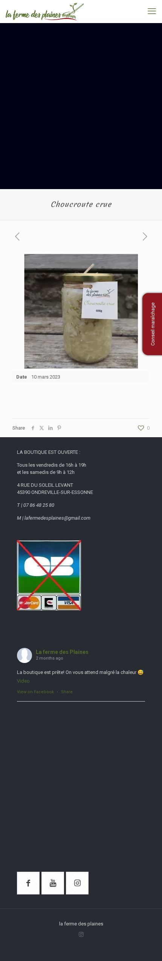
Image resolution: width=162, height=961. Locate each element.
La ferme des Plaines (62, 652)
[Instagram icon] (81, 934)
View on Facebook (35, 691)
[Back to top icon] (146, 945)
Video (23, 681)
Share (67, 691)
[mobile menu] (151, 11)
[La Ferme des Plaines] (45, 11)
